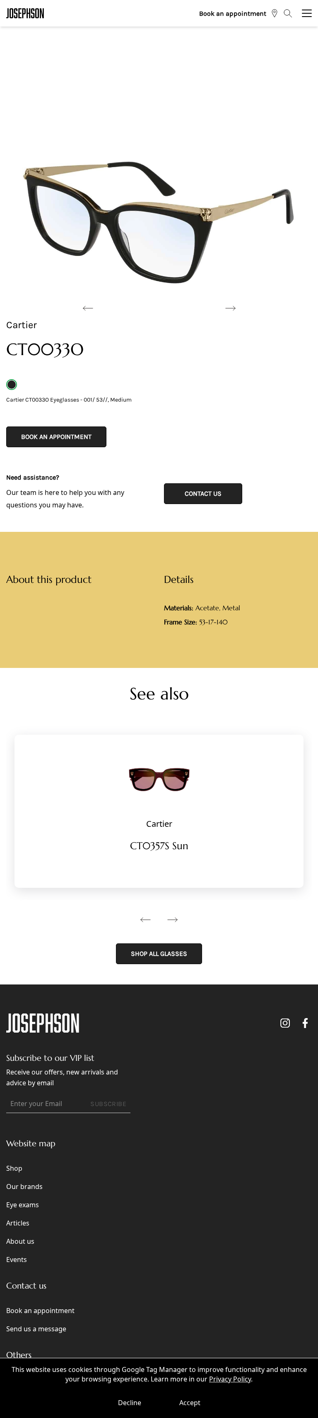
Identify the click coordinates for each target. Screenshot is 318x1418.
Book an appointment (232, 13)
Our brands (24, 1186)
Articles (17, 1223)
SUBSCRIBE (108, 1104)
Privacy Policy (230, 1379)
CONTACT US (203, 493)
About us (20, 1241)
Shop (14, 1168)
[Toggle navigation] (307, 13)
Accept (189, 1402)
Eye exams (22, 1204)
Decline (129, 1402)
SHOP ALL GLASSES (159, 954)
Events (16, 1259)
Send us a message (36, 1328)
